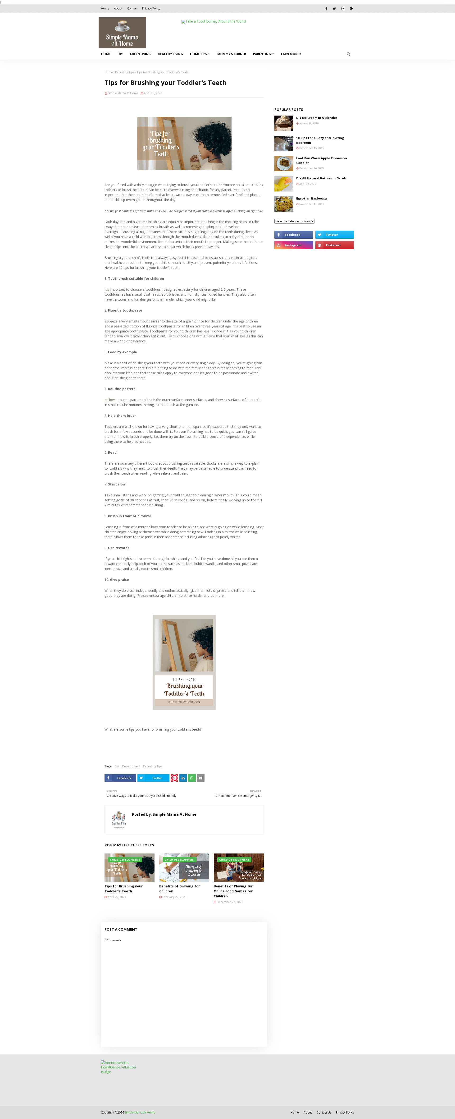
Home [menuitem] (105, 54)
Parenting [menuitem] (262, 54)
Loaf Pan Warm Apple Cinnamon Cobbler (321, 160)
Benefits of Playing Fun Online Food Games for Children (233, 891)
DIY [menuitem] (120, 54)
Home (105, 8)
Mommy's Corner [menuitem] (231, 54)
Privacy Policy (151, 8)
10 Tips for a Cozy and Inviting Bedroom (320, 140)
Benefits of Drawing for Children (179, 888)
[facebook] (326, 8)
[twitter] (334, 8)
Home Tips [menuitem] (198, 54)
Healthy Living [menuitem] (170, 54)
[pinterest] (351, 8)
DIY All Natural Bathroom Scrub (321, 178)
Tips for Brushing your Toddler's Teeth (124, 888)
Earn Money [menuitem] (291, 54)
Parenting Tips (124, 72)
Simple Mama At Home (123, 93)
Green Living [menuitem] (140, 54)
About (118, 8)
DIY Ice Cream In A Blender (316, 118)
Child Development (127, 766)
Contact (132, 8)
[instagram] (343, 8)
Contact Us (324, 1112)
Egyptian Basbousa (311, 198)
